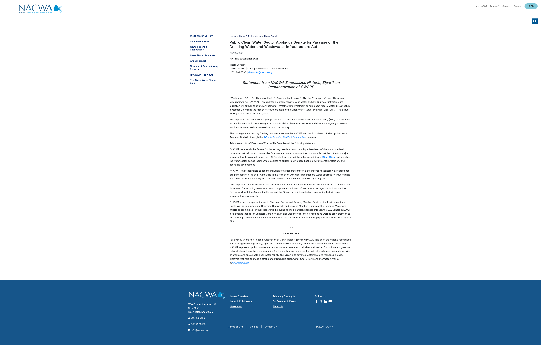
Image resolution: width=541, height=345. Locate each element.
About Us (278, 306)
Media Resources (199, 41)
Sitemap (254, 326)
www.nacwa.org (241, 262)
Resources (236, 306)
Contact (518, 6)
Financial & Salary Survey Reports (204, 67)
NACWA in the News (201, 74)
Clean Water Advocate (202, 55)
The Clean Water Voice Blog (203, 81)
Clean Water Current (201, 35)
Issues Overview (239, 296)
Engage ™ (494, 6)
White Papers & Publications (198, 48)
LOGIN (531, 6)
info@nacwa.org (200, 330)
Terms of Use (235, 326)
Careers (506, 6)
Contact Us (271, 326)
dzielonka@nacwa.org (260, 72)
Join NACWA (481, 6)
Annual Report (198, 60)
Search (535, 21)
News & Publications (250, 36)
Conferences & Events (284, 301)
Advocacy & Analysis (284, 296)
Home (40, 10)
